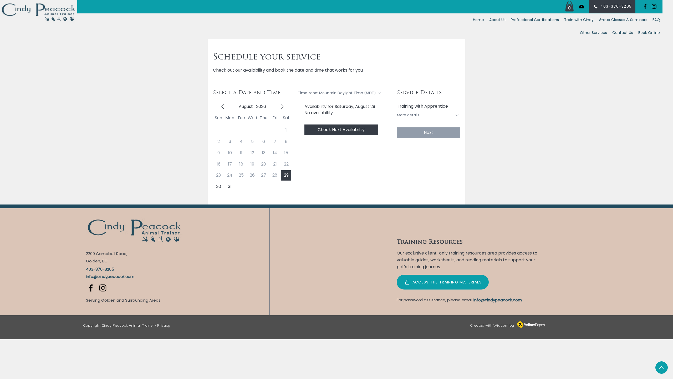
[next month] (282, 106)
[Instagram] (654, 6)
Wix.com (500, 325)
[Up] (661, 367)
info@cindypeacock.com (110, 276)
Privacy (163, 325)
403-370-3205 (100, 269)
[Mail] (581, 6)
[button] (569, 6)
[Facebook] (645, 6)
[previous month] (223, 106)
